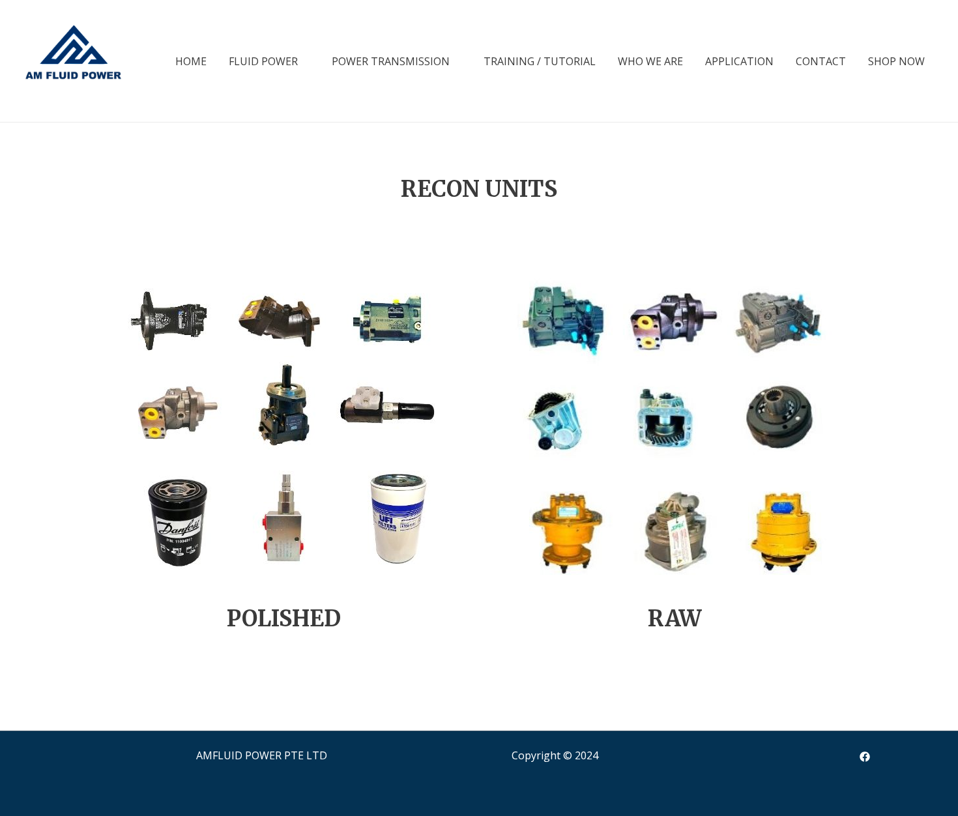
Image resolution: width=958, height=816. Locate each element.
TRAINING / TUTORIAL (540, 61)
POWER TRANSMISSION (391, 61)
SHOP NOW (896, 61)
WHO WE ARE (650, 61)
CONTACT (821, 61)
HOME (191, 61)
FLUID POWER (263, 61)
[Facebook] (865, 756)
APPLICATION (739, 61)
